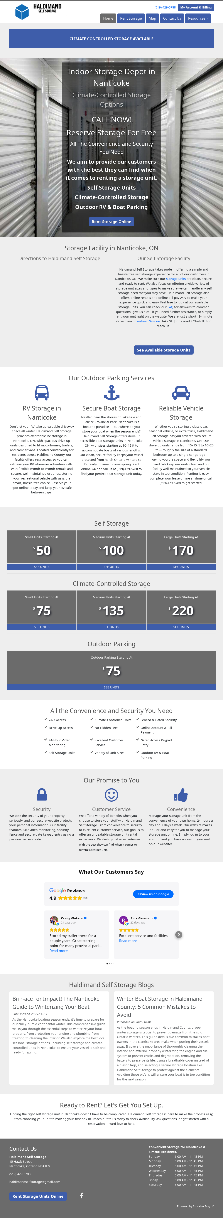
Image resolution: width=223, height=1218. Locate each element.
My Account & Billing (196, 7)
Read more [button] (59, 950)
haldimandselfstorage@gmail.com (34, 1182)
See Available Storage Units (164, 350)
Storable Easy (202, 1206)
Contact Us (172, 18)
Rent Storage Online (111, 221)
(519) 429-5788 (165, 7)
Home (108, 18)
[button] (44, 934)
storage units (176, 279)
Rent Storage (131, 18)
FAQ (170, 307)
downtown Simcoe (146, 321)
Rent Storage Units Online (38, 1196)
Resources (196, 18)
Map (152, 18)
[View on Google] (54, 920)
